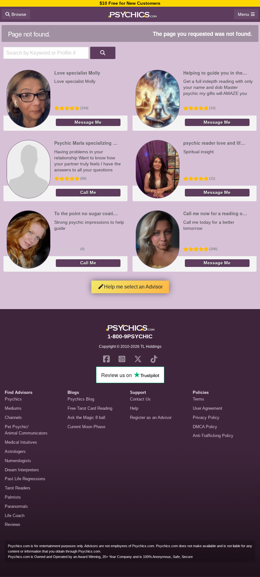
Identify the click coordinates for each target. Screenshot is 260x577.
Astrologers (15, 451)
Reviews (12, 524)
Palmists (13, 497)
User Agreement (207, 408)
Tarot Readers (17, 488)
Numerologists (18, 460)
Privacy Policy (206, 417)
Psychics (13, 399)
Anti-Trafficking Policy (213, 435)
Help (134, 408)
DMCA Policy (205, 426)
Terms (198, 399)
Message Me (88, 122)
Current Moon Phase (86, 426)
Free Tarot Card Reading (90, 408)
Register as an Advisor (151, 417)
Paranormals (16, 506)
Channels (13, 417)
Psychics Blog (81, 399)
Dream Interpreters (22, 470)
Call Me (88, 192)
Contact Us (140, 399)
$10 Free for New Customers (130, 3)
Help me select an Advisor (133, 286)
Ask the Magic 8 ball (86, 417)
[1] (102, 53)
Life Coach (14, 515)
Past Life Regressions (25, 478)
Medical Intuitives (21, 442)
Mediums (13, 408)
